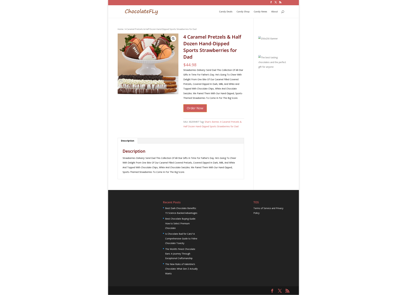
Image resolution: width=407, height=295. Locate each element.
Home (120, 29)
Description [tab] (127, 140)
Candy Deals (225, 11)
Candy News (260, 11)
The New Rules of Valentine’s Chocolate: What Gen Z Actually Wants (181, 269)
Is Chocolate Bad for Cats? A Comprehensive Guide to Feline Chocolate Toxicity (181, 238)
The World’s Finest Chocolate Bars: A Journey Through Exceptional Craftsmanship (180, 254)
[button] (173, 38)
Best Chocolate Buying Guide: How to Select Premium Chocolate (180, 223)
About (274, 11)
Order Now (195, 108)
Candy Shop (243, 11)
